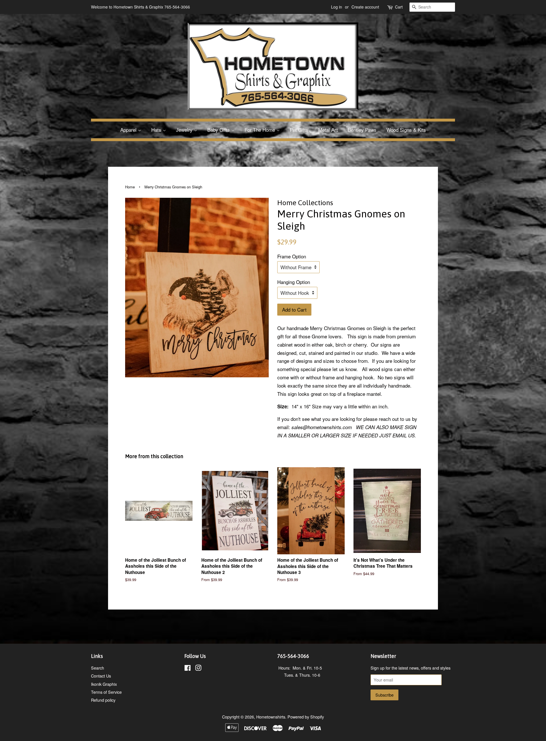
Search (97, 668)
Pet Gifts (299, 129)
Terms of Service (106, 692)
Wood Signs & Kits (406, 129)
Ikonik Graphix (104, 684)
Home (130, 187)
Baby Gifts (219, 129)
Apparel (129, 129)
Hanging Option (293, 281)
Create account (365, 7)
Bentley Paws (362, 129)
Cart (399, 7)
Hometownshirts (270, 717)
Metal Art (328, 129)
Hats (157, 129)
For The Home (260, 129)
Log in (336, 7)
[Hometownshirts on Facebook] (187, 669)
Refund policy (103, 700)
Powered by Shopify (306, 717)
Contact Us (101, 676)
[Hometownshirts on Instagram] (198, 669)
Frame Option (291, 256)
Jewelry (185, 129)
